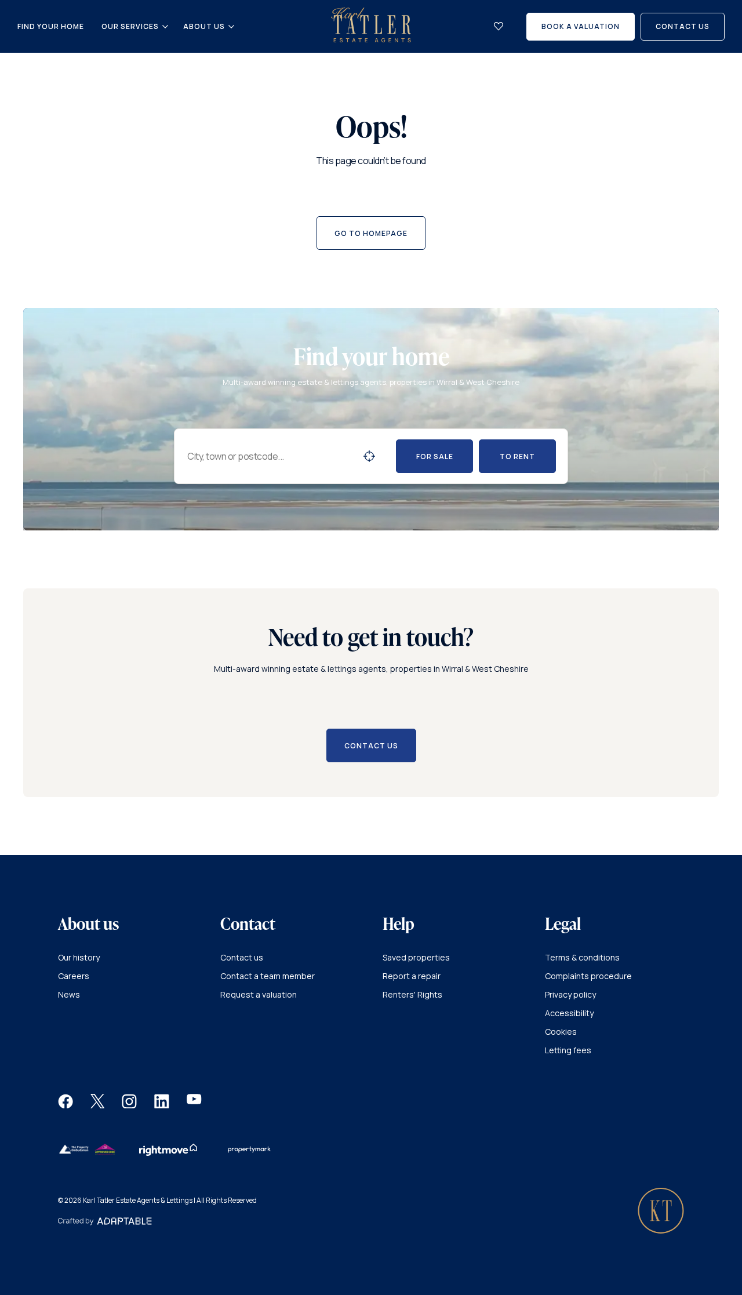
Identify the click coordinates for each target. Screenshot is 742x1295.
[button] (65, 1105)
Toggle (165, 26)
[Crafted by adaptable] (105, 1222)
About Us (204, 26)
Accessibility (569, 1012)
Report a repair (412, 975)
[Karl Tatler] (371, 39)
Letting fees (568, 1050)
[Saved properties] (498, 26)
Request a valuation (258, 994)
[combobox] (270, 456)
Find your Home (50, 26)
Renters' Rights (412, 994)
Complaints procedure (588, 975)
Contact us (241, 957)
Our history (79, 957)
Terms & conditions (582, 957)
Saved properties (416, 957)
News (69, 994)
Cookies (561, 1031)
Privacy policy (570, 994)
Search (369, 456)
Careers (73, 975)
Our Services (130, 26)
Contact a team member (267, 975)
